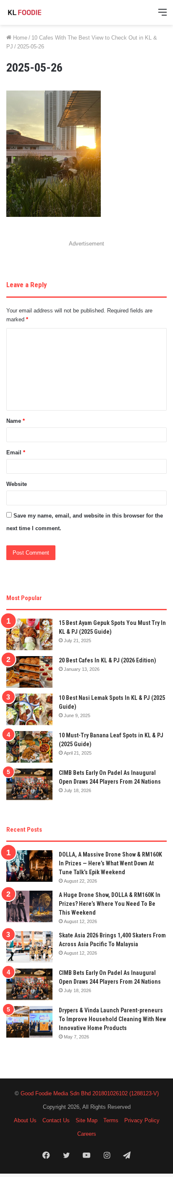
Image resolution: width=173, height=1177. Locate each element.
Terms (110, 1120)
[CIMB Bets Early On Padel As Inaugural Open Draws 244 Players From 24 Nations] (29, 784)
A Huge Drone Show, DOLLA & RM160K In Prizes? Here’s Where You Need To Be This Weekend (109, 903)
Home (19, 38)
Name (15, 421)
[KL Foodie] (39, 12)
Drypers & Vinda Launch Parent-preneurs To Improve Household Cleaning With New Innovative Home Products (112, 1019)
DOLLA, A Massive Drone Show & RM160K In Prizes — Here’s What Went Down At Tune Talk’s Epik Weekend (110, 863)
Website (16, 484)
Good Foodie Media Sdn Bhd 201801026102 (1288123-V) (90, 1093)
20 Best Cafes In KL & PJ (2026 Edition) (107, 660)
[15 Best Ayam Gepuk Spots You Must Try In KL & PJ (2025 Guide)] (29, 634)
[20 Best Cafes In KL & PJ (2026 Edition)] (29, 672)
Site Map (86, 1120)
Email (15, 452)
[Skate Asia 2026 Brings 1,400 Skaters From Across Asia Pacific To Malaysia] (29, 947)
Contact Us (56, 1120)
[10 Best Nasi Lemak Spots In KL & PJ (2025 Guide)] (29, 709)
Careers (86, 1134)
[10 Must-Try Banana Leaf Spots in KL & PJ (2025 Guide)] (29, 747)
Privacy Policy (142, 1120)
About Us (25, 1120)
